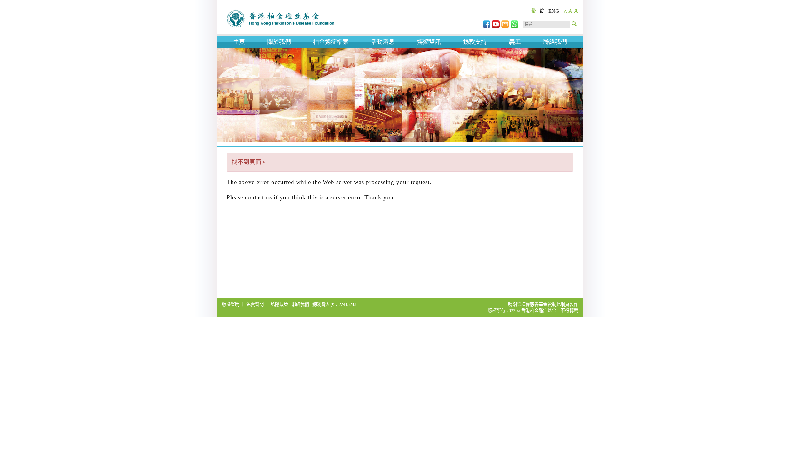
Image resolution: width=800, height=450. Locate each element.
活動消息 (383, 42)
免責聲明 (255, 304)
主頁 (239, 42)
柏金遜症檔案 (331, 42)
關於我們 (279, 42)
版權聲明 (230, 304)
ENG (553, 11)
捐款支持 (475, 42)
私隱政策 (279, 304)
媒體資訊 (429, 42)
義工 (515, 42)
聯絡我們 (555, 42)
